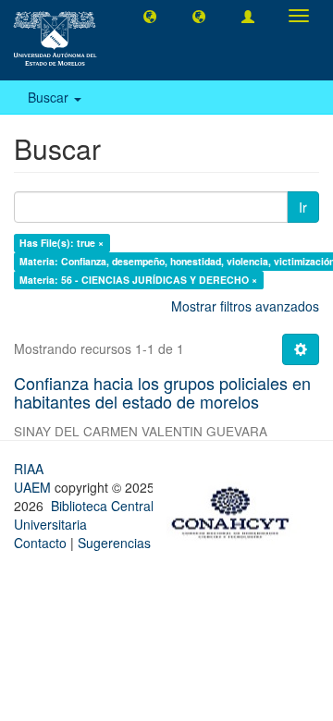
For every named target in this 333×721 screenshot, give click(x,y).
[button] (149, 15)
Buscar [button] (50, 97)
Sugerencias (114, 542)
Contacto (40, 542)
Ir (303, 207)
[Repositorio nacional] (236, 509)
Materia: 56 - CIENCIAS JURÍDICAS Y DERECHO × (138, 280)
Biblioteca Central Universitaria (84, 514)
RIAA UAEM (34, 477)
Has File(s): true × (61, 243)
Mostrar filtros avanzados (245, 306)
